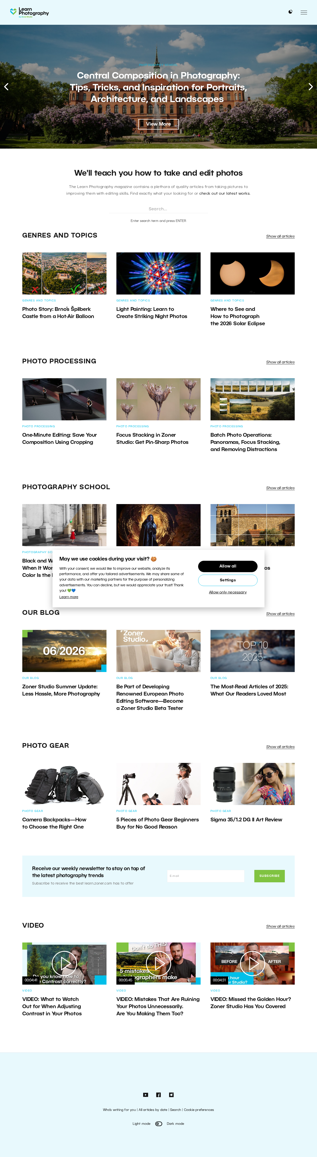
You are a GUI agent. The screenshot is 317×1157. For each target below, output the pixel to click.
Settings (228, 580)
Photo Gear (45, 746)
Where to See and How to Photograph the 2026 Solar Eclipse (238, 316)
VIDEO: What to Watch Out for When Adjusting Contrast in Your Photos (51, 1006)
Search (175, 1110)
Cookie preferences (199, 1110)
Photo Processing (59, 362)
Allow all (227, 566)
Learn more (68, 597)
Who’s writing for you (119, 1110)
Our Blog (41, 613)
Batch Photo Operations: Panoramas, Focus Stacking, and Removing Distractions (245, 442)
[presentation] (6, 87)
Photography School (158, 71)
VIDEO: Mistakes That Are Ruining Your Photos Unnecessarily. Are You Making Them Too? (158, 1006)
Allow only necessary (228, 592)
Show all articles (280, 236)
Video (33, 926)
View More (158, 124)
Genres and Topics (60, 236)
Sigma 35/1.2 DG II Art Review (247, 820)
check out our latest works (224, 193)
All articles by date (153, 1110)
